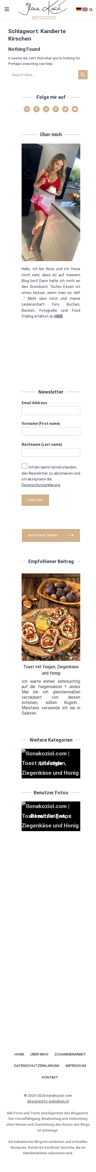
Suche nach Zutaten (43, 535)
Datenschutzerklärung (41, 485)
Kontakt (50, 1077)
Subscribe (35, 500)
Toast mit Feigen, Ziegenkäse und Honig (51, 670)
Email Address (34, 403)
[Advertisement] (51, 357)
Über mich (39, 1054)
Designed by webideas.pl (48, 1101)
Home (19, 1054)
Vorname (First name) (41, 423)
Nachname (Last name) (42, 444)
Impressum (76, 1065)
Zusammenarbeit (70, 1054)
